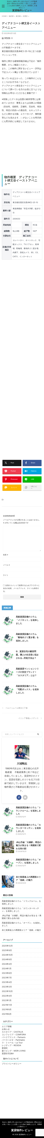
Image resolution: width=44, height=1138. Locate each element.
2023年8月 (7, 973)
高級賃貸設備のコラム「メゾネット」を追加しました (27, 620)
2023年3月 (7, 986)
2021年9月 (6, 1009)
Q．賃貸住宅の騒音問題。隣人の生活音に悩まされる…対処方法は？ (27, 654)
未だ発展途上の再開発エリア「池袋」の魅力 (21, 930)
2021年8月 (6, 1014)
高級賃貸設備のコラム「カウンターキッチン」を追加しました (28, 828)
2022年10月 (7, 991)
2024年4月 (7, 964)
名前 (5, 555)
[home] (25, 797)
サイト (5, 575)
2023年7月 (7, 977)
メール (6, 565)
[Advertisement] (22, 149)
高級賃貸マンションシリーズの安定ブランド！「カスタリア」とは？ (27, 672)
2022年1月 (6, 1000)
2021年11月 (7, 1005)
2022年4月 (7, 996)
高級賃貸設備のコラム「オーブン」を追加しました (21, 924)
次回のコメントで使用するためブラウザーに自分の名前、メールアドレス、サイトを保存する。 (21, 588)
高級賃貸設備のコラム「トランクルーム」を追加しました (28, 810)
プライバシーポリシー (11, 1063)
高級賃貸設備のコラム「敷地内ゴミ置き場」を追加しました (27, 637)
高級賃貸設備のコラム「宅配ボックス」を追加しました (27, 689)
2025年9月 (7, 950)
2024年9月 (7, 959)
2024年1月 (6, 968)
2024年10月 (7, 955)
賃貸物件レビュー (22, 10)
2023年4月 (7, 982)
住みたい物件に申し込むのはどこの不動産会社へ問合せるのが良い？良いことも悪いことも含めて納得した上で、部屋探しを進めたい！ (22, 1124)
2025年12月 (7, 946)
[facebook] (18, 797)
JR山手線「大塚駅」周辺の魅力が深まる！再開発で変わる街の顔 (28, 845)
